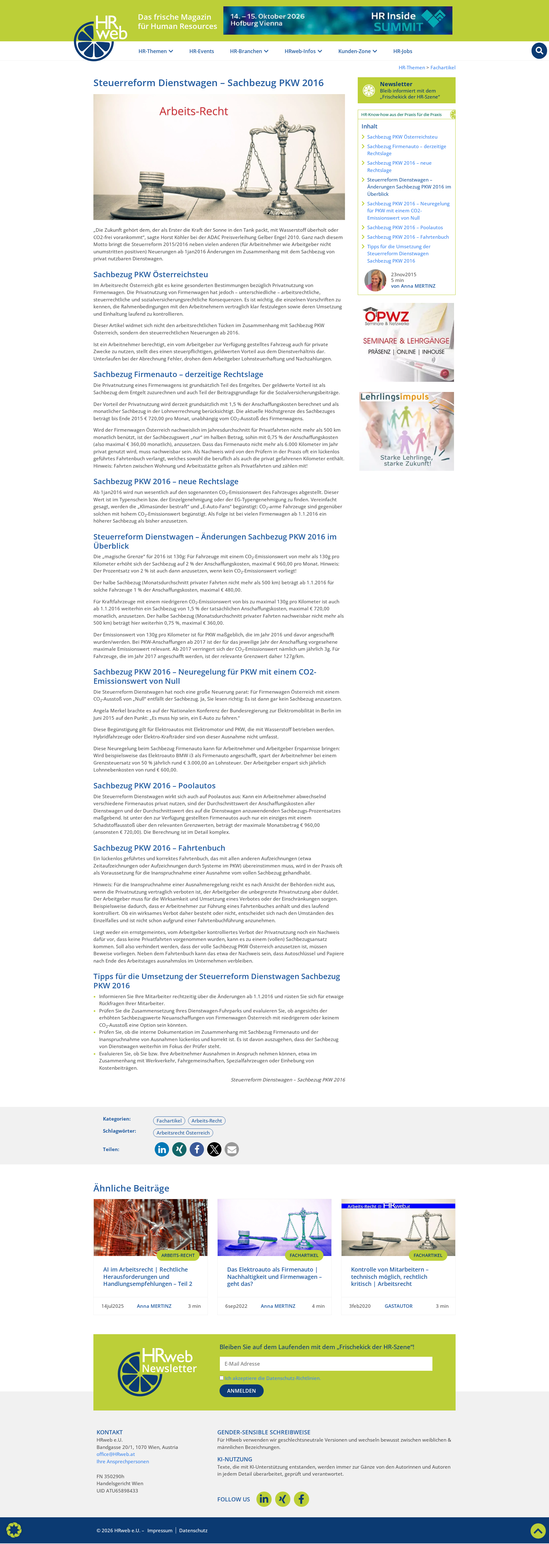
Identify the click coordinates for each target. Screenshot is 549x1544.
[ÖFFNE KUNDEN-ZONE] (374, 51)
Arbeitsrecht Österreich (183, 1132)
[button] (162, 1149)
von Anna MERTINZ (413, 286)
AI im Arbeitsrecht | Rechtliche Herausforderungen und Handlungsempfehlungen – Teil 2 (147, 1276)
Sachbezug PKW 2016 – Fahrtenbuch (408, 237)
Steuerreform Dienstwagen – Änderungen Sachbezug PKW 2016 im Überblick (409, 186)
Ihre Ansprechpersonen (123, 1461)
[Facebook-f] (301, 1499)
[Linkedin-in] (264, 1499)
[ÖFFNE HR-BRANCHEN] (266, 51)
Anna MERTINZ (154, 1306)
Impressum (160, 1530)
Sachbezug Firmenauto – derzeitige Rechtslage (406, 150)
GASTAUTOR (399, 1306)
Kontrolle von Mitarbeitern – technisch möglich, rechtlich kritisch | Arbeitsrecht (390, 1276)
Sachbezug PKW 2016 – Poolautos (405, 227)
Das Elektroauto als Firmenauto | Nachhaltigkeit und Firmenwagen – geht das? (274, 1276)
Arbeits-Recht (207, 1120)
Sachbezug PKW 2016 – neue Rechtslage (399, 166)
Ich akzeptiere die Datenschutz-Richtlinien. (273, 1378)
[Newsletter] (369, 90)
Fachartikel (443, 67)
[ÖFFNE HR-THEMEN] (170, 51)
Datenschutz (193, 1530)
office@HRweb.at (116, 1454)
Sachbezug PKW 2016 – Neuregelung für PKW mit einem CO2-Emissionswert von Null (408, 210)
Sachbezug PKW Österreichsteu (402, 137)
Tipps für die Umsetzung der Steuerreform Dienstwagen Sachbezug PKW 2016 (398, 253)
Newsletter (396, 84)
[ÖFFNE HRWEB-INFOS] (319, 51)
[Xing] (282, 1499)
